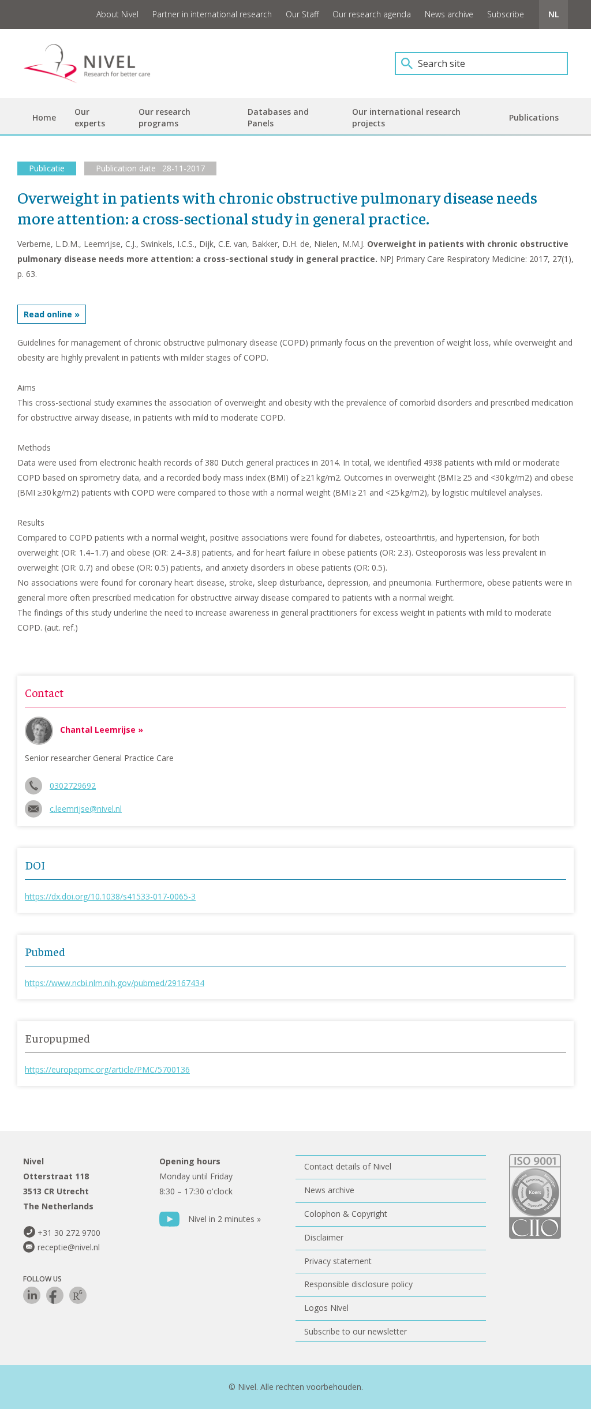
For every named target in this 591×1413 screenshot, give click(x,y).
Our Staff (302, 14)
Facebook (54, 1295)
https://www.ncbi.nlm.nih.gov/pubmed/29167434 (114, 982)
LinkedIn (31, 1295)
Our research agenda (371, 14)
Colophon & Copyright (345, 1213)
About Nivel (117, 14)
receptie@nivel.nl (69, 1247)
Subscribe (505, 14)
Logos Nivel (326, 1307)
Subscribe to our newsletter (355, 1331)
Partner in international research (212, 14)
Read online (48, 314)
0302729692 (73, 785)
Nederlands (553, 14)
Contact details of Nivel (347, 1166)
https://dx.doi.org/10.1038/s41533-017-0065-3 (110, 896)
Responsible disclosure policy (358, 1284)
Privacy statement (338, 1260)
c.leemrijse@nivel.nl (86, 808)
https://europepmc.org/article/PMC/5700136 (107, 1069)
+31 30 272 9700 (69, 1232)
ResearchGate (78, 1295)
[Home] (95, 63)
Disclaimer (323, 1237)
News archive (449, 14)
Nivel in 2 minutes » (224, 1218)
